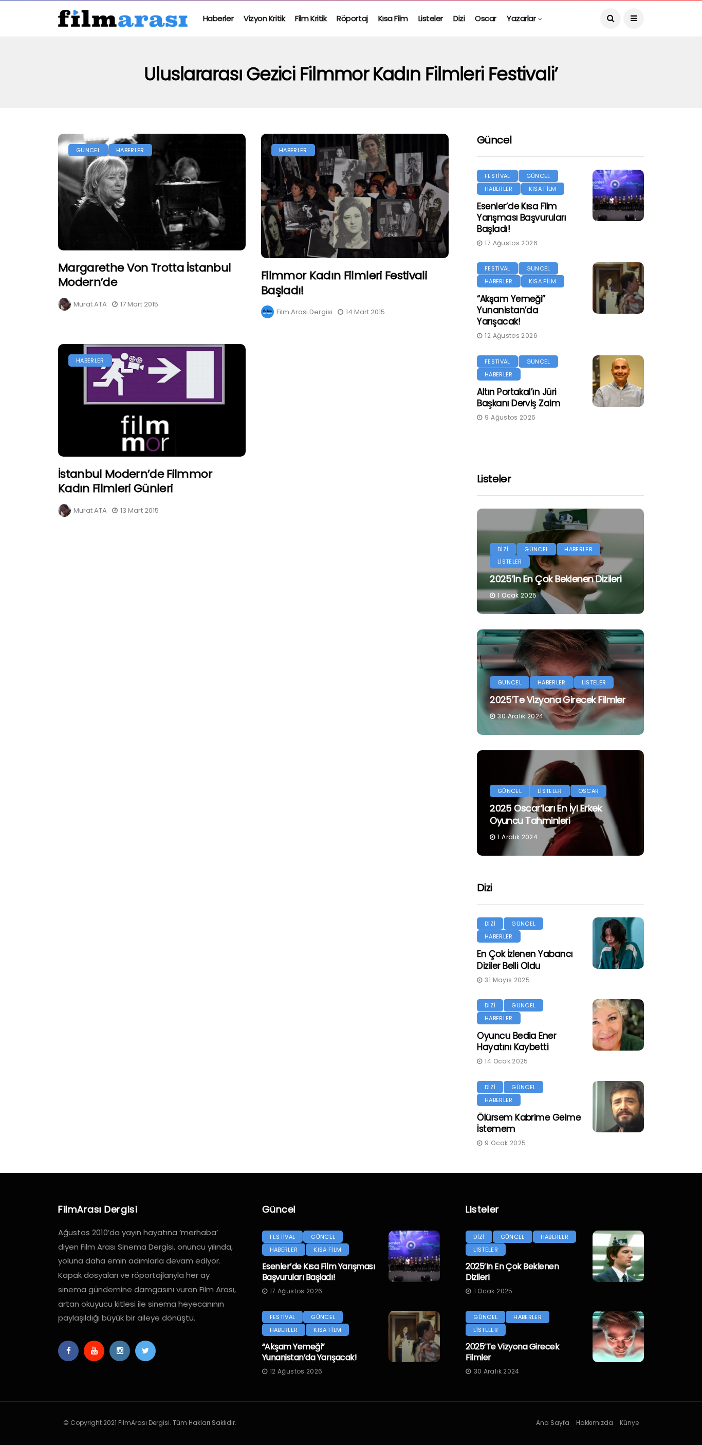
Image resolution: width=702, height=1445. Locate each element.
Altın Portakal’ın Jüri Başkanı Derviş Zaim (518, 397)
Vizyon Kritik (264, 18)
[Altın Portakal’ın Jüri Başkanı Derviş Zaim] (618, 381)
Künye (629, 1422)
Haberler (218, 18)
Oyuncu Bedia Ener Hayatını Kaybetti (516, 1041)
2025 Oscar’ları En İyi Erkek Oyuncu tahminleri (546, 814)
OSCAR (588, 791)
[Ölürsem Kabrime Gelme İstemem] (618, 1106)
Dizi (459, 18)
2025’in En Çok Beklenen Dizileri (556, 578)
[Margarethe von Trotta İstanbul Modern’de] (152, 192)
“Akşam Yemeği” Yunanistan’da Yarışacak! (511, 310)
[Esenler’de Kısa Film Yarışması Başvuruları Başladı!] (618, 195)
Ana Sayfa (552, 1422)
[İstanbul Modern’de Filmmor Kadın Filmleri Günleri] (152, 400)
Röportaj (352, 18)
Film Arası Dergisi (304, 312)
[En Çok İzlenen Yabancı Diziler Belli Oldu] (618, 943)
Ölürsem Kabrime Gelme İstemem (529, 1123)
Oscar (485, 18)
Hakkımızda (594, 1422)
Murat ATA (90, 304)
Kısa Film (393, 18)
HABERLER (130, 150)
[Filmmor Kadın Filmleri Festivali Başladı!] (355, 196)
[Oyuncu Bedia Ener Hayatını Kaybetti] (618, 1025)
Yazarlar (521, 18)
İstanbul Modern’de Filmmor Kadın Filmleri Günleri (135, 481)
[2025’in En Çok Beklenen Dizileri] (618, 1256)
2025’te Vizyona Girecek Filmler (557, 699)
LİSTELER (509, 561)
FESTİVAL (497, 176)
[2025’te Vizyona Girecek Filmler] (618, 1336)
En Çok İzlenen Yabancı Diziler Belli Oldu (525, 959)
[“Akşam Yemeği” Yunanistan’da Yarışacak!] (618, 288)
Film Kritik (310, 18)
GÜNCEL (88, 150)
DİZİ (502, 549)
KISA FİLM (543, 189)
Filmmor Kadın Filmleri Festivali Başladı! (344, 282)
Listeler (430, 18)
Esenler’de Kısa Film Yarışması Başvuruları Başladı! (521, 217)
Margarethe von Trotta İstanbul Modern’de (144, 275)
